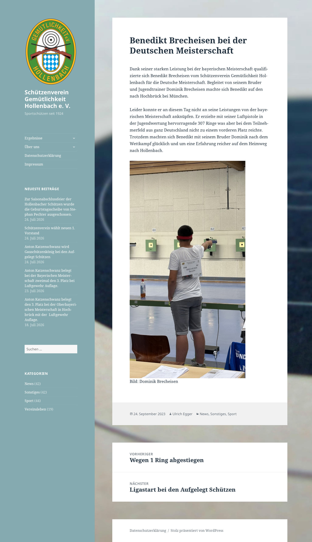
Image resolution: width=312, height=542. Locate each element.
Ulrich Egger (183, 414)
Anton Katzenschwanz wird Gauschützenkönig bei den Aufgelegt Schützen (50, 251)
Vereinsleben (35, 409)
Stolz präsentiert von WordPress (197, 530)
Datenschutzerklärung (43, 155)
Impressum (34, 164)
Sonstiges (32, 392)
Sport (29, 400)
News (29, 383)
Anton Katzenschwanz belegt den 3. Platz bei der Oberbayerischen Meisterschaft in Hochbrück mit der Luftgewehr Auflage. (51, 309)
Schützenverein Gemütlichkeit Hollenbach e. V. (47, 99)
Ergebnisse (33, 138)
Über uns (32, 146)
